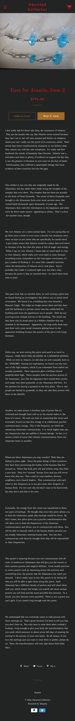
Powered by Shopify (37, 703)
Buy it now (51, 116)
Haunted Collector (37, 7)
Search (37, 692)
